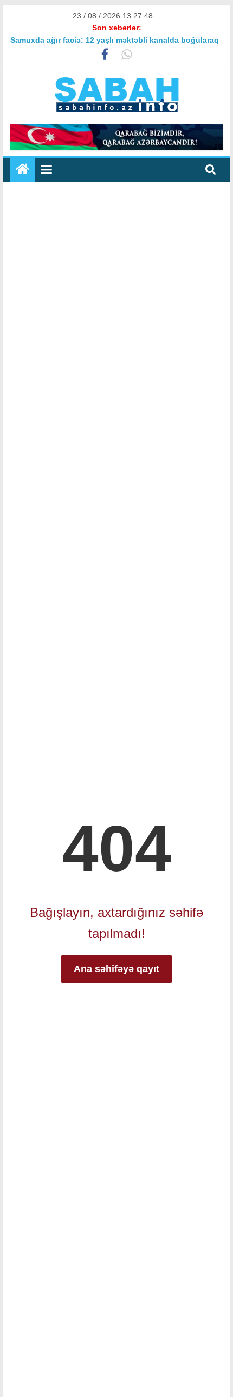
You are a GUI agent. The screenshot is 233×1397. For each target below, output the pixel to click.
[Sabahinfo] (22, 170)
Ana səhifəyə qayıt (116, 968)
